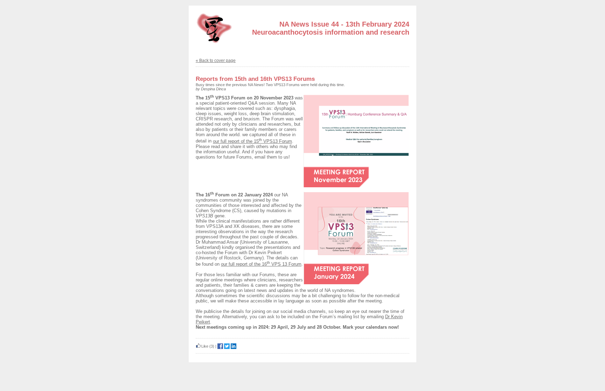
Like (204, 346)
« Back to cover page (216, 60)
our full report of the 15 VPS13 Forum (252, 141)
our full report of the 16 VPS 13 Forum (261, 264)
